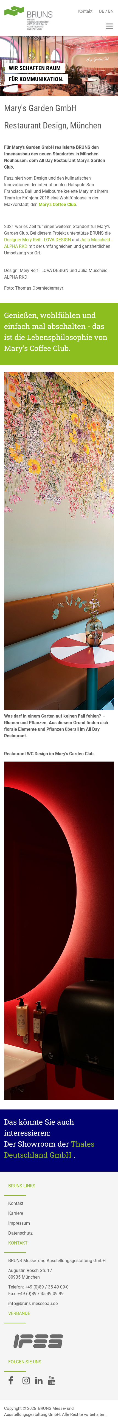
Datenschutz (20, 1233)
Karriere (15, 1213)
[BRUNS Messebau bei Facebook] (10, 1382)
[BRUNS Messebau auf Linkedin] (39, 1382)
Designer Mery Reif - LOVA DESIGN (37, 239)
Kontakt (85, 11)
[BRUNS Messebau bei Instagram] (26, 1382)
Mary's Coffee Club (57, 204)
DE (101, 11)
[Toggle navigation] (109, 26)
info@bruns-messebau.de (33, 1303)
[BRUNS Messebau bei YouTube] (51, 1382)
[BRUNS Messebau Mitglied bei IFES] (39, 1341)
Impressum (19, 1223)
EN (111, 11)
